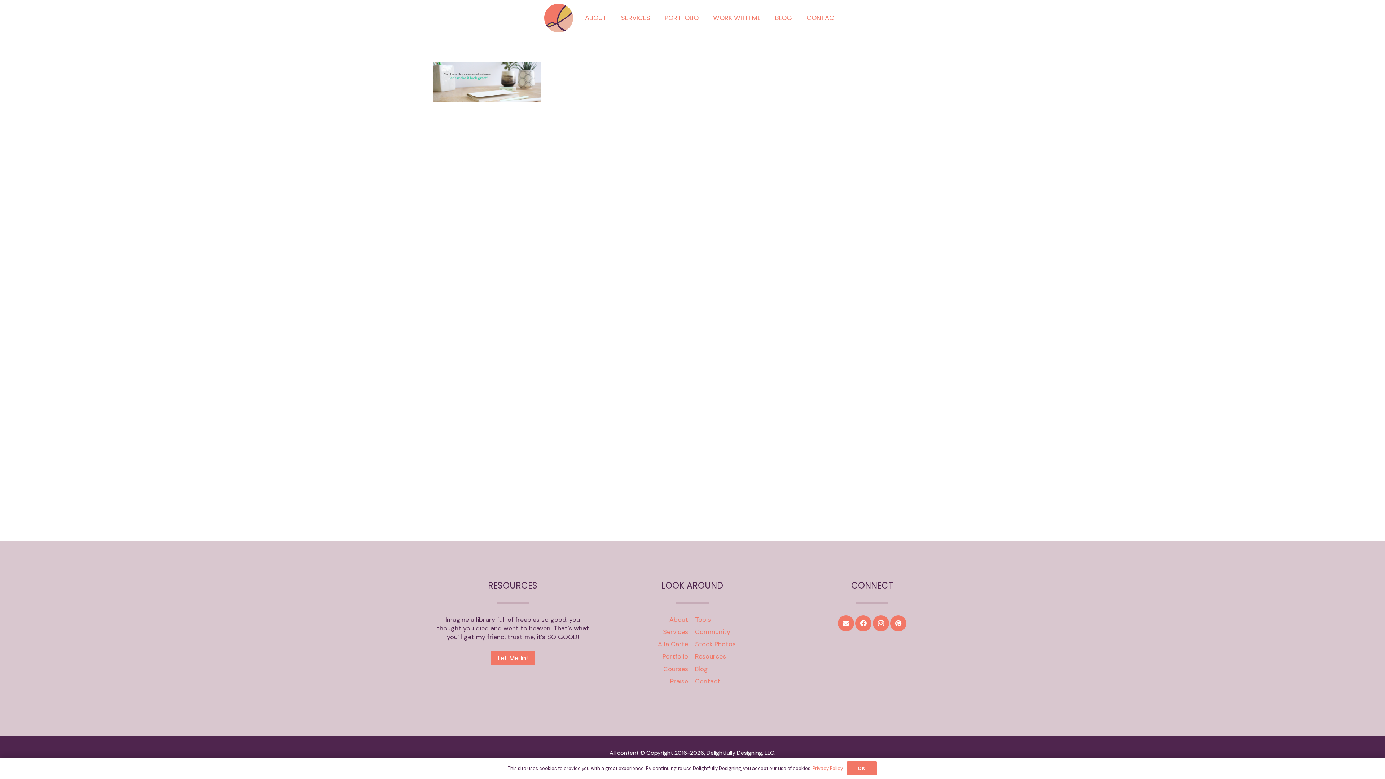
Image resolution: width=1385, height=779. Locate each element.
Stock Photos (715, 644)
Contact (707, 681)
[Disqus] (692, 246)
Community (712, 632)
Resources (710, 656)
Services (675, 632)
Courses (675, 669)
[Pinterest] (898, 623)
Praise (679, 681)
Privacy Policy (828, 768)
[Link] (558, 18)
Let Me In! (513, 658)
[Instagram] (881, 623)
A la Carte (673, 644)
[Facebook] (863, 623)
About (678, 619)
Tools (703, 619)
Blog (701, 669)
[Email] (846, 623)
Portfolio (675, 656)
